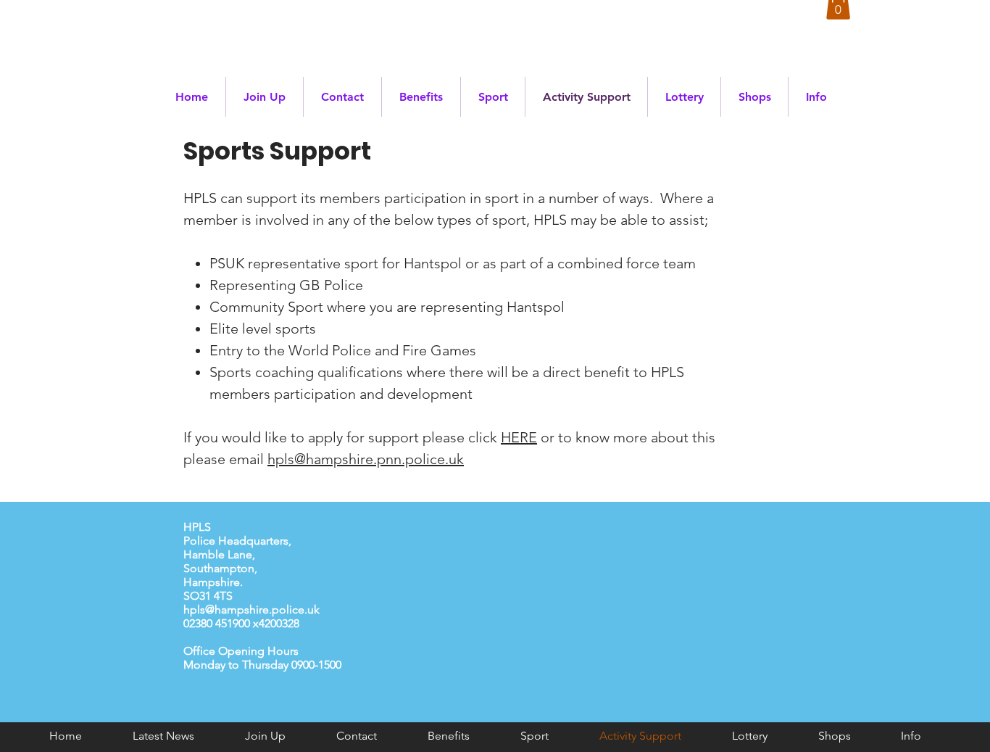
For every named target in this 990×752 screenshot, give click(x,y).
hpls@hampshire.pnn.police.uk (365, 459)
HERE (519, 437)
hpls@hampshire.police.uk (251, 609)
